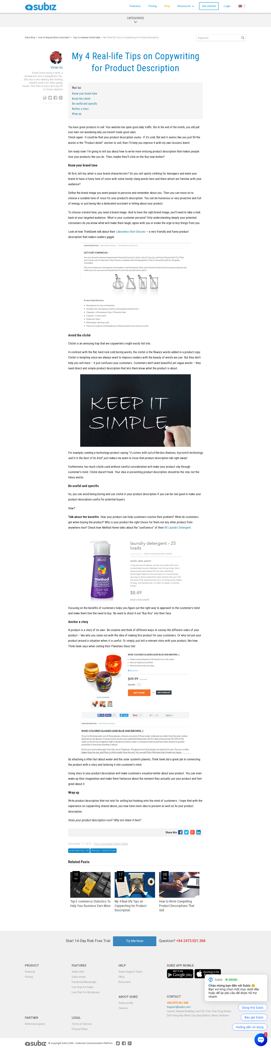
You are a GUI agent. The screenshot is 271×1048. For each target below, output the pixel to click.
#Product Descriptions (103, 850)
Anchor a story (80, 109)
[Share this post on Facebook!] (181, 832)
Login (227, 6)
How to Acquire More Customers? (54, 37)
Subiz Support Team (131, 971)
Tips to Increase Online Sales (86, 37)
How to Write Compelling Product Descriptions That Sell (176, 905)
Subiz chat (78, 971)
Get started (209, 6)
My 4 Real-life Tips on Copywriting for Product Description (131, 905)
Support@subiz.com (179, 1007)
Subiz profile (126, 1002)
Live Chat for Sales (82, 987)
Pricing (153, 6)
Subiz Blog (30, 37)
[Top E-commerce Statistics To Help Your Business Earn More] (90, 897)
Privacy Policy (80, 1029)
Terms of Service (82, 1023)
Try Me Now (134, 941)
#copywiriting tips (79, 850)
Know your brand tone (84, 93)
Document (125, 981)
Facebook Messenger (84, 981)
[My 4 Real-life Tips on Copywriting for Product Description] (135, 897)
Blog (167, 6)
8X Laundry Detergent (177, 527)
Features (135, 6)
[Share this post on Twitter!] (187, 832)
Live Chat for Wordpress (86, 992)
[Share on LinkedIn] (198, 832)
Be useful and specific (84, 103)
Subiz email (78, 976)
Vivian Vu (57, 67)
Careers (123, 1008)
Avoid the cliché (81, 98)
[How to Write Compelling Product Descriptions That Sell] (179, 897)
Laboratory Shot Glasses (131, 231)
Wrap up (76, 114)
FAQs (122, 976)
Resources (184, 6)
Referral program (35, 1023)
